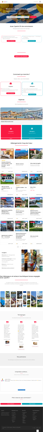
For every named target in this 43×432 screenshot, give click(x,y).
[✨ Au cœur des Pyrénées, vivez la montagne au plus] (6, 385)
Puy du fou (35, 416)
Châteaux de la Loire (35, 413)
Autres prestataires (14, 416)
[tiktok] (38, 427)
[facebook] (37, 427)
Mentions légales (9, 427)
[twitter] (35, 427)
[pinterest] (34, 427)
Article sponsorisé (24, 415)
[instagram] (33, 427)
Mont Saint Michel (34, 419)
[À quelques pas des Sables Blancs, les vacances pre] (27, 385)
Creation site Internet (24, 413)
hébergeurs (21, 13)
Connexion (36, 1)
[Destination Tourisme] (5, 1)
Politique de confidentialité (16, 427)
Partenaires (14, 417)
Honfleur (34, 417)
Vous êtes (13, 412)
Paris (34, 414)
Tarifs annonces (24, 422)
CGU (3, 428)
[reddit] (39, 427)
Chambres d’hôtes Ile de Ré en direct (7, 121)
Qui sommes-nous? (13, 421)
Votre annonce (24, 420)
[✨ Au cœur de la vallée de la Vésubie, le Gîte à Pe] (37, 385)
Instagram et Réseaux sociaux (25, 417)
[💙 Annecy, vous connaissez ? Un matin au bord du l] (16, 385)
